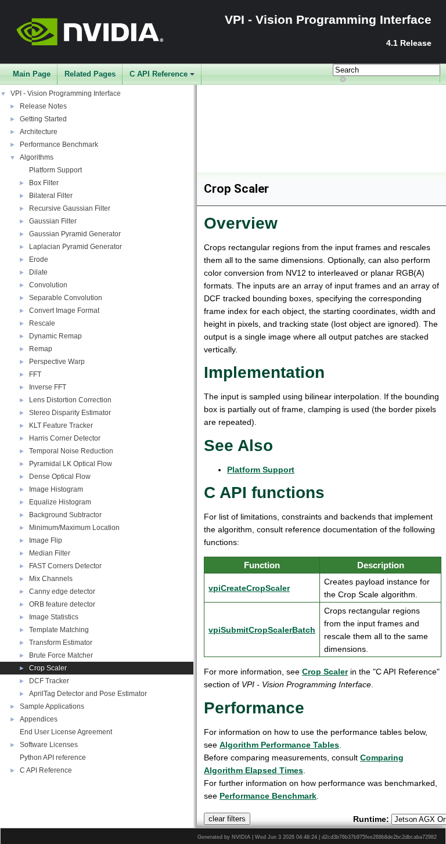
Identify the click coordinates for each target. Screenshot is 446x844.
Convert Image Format (64, 310)
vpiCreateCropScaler (249, 588)
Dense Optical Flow (60, 477)
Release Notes (43, 106)
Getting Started (43, 119)
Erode (38, 259)
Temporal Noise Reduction (71, 451)
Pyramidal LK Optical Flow (70, 464)
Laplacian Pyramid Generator (75, 247)
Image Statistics (53, 617)
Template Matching (59, 630)
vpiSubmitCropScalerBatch (261, 629)
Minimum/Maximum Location (74, 528)
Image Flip (45, 540)
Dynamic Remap (55, 336)
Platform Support (55, 170)
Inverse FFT (47, 387)
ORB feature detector (62, 604)
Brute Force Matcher (61, 655)
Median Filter (49, 553)
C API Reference (159, 74)
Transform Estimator (60, 643)
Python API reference (53, 757)
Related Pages (90, 74)
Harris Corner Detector (64, 438)
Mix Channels (51, 579)
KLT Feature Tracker (61, 425)
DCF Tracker (49, 681)
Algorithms (36, 157)
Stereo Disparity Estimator (70, 413)
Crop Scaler (48, 668)
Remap (40, 349)
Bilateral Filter (51, 196)
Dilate (38, 272)
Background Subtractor (65, 515)
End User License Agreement (66, 732)
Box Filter (44, 183)
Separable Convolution (65, 298)
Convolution (48, 285)
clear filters (227, 818)
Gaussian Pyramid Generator (75, 234)
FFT (35, 374)
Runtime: (371, 819)
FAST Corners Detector (65, 566)
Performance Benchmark (59, 144)
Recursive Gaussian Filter (69, 208)
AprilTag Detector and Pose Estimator (88, 694)
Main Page (32, 74)
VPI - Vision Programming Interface (65, 93)
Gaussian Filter (53, 221)
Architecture (38, 132)
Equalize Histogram (60, 502)
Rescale (42, 323)
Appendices (38, 719)
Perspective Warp (57, 362)
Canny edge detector (62, 591)
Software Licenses (49, 745)
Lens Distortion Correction (70, 400)
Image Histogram (56, 489)
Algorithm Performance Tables (279, 744)
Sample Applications (52, 706)
